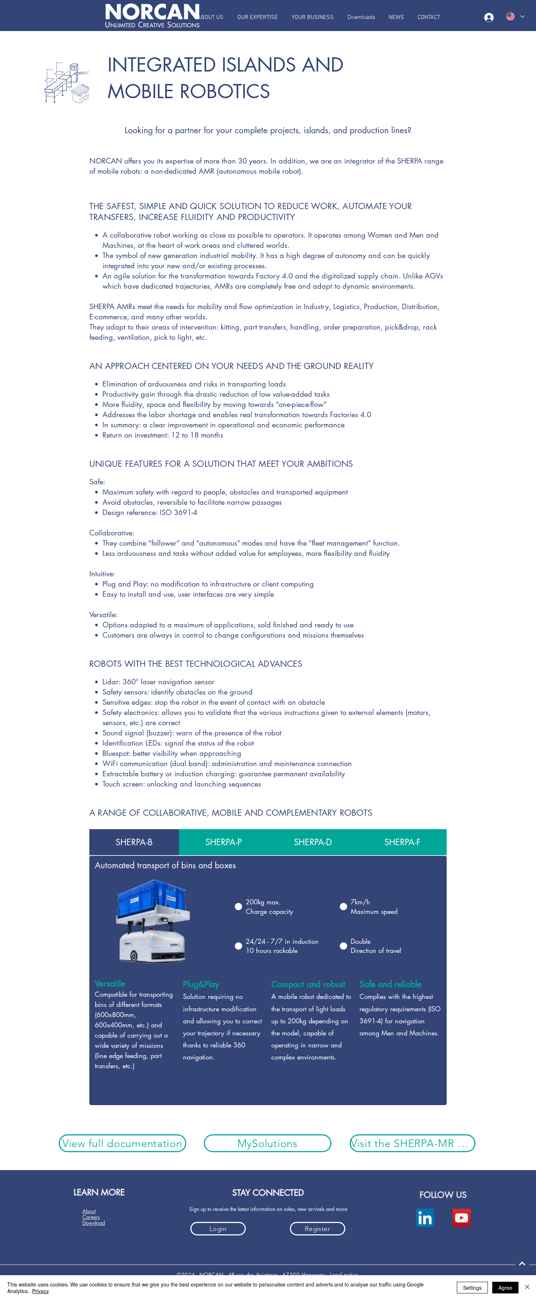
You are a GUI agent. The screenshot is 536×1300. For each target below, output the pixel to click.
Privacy (40, 1291)
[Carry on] (522, 1263)
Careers (91, 1217)
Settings (472, 1287)
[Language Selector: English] (515, 16)
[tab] (134, 842)
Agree (505, 1287)
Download (93, 1222)
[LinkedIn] (425, 1218)
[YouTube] (462, 1218)
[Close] (527, 1287)
